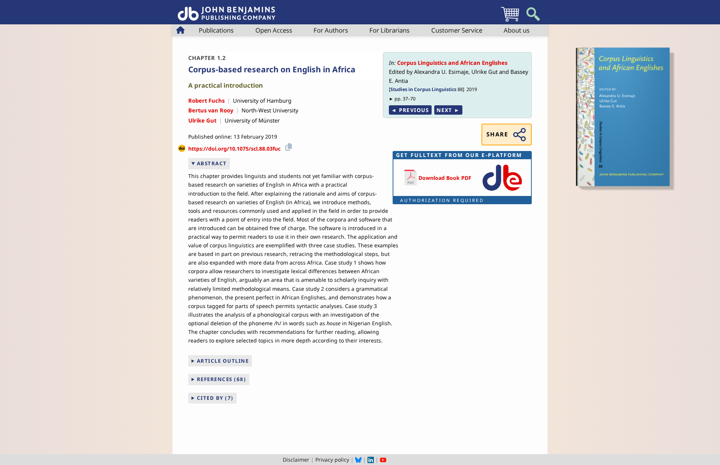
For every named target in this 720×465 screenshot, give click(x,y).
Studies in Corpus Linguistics (423, 89)
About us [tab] (517, 30)
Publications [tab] (216, 30)
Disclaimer (296, 459)
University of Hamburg (262, 100)
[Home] (226, 9)
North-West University (270, 110)
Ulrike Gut (202, 120)
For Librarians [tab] (389, 30)
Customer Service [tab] (456, 30)
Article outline (223, 360)
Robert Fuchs (206, 100)
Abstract (212, 163)
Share (497, 134)
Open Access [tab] (273, 30)
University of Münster (252, 120)
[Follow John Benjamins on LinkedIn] (371, 459)
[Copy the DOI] (287, 146)
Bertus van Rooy (210, 110)
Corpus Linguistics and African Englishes (452, 62)
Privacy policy (332, 459)
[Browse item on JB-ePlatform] (502, 191)
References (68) (221, 379)
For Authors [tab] (331, 30)
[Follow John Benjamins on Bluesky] (358, 459)
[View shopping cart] (510, 21)
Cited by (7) (215, 398)
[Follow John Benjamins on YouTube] (383, 459)
